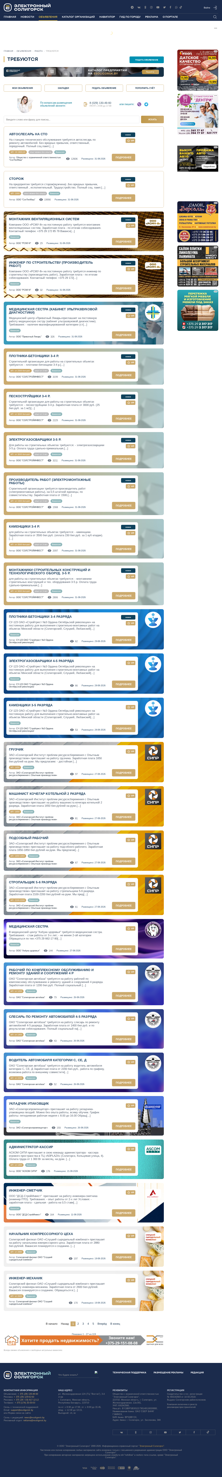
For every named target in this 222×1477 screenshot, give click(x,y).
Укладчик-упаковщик (29, 1103)
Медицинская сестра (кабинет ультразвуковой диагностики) (53, 310)
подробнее (123, 157)
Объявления (48, 17)
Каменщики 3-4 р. (24, 526)
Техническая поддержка (129, 1372)
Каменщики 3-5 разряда (30, 705)
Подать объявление (146, 60)
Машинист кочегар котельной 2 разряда (47, 793)
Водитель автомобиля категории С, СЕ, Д (48, 1060)
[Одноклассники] (145, 7)
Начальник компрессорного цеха (41, 1234)
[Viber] (176, 7)
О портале (170, 17)
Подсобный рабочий (28, 838)
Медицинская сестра (28, 926)
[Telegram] (132, 7)
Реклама (151, 17)
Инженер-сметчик (25, 1190)
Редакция (197, 1372)
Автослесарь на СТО (28, 134)
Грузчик (16, 749)
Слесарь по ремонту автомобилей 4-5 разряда (53, 1016)
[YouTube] (158, 7)
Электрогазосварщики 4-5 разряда (41, 661)
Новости (27, 17)
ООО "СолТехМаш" (25, 199)
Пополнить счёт (145, 88)
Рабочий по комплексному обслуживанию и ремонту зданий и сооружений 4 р (51, 971)
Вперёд (102, 1323)
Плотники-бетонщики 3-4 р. (34, 356)
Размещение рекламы (168, 1372)
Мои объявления (22, 88)
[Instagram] (151, 7)
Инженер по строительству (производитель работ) (51, 264)
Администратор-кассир (31, 1147)
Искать (152, 119)
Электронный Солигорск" (151, 1446)
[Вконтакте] (138, 7)
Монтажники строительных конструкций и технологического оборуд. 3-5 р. (49, 571)
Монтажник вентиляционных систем (44, 219)
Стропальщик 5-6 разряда (33, 882)
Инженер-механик (25, 1278)
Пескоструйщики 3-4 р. (29, 396)
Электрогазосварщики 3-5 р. (35, 439)
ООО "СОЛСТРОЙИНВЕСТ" (30, 377)
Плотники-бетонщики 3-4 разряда (40, 616)
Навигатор (107, 17)
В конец (115, 1323)
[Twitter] (164, 7)
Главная (10, 17)
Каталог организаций (78, 17)
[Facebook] (170, 7)
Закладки (63, 88)
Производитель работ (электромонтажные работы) (50, 481)
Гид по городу (130, 17)
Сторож (16, 178)
